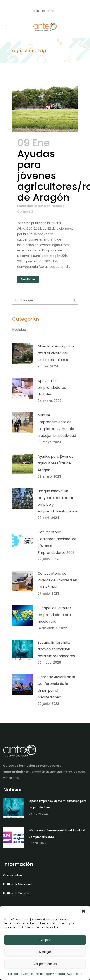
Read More (28, 279)
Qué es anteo (12, 875)
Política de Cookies (20, 974)
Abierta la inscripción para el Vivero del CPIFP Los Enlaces (56, 353)
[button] (83, 911)
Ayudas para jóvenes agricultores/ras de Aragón (55, 463)
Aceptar (45, 940)
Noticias (58, 206)
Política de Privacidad (50, 974)
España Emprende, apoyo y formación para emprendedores (56, 649)
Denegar (45, 952)
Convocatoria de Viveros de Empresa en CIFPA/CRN (57, 580)
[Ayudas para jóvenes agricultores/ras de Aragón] (45, 109)
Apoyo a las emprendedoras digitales (52, 387)
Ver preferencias (45, 964)
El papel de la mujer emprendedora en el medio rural (55, 614)
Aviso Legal (74, 974)
